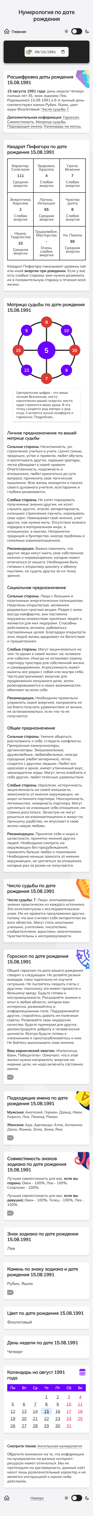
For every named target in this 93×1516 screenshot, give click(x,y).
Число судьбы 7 (55, 109)
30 (57, 1425)
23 (57, 1418)
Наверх (37, 1498)
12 (12, 1411)
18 (80, 1411)
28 (35, 1425)
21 (35, 1418)
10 (68, 1404)
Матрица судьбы (50, 121)
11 (80, 1404)
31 (68, 1425)
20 (24, 1418)
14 (35, 1411)
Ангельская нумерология (59, 1446)
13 (24, 1411)
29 (46, 1425)
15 (46, 1411)
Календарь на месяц (62, 126)
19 (12, 1418)
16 (57, 1411)
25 (80, 1418)
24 (68, 1418)
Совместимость (20, 121)
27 (24, 1425)
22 (46, 1418)
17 (68, 1411)
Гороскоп (71, 117)
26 (12, 1425)
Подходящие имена (24, 126)
